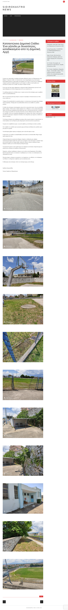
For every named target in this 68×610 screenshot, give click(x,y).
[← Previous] (4, 601)
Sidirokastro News (14, 8)
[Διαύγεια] (55, 107)
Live (11, 15)
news (41, 596)
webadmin (21, 39)
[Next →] (41, 601)
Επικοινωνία (17, 15)
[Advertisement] (34, 27)
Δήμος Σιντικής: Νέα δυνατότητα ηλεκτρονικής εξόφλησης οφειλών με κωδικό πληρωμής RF (54, 57)
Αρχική (5, 15)
